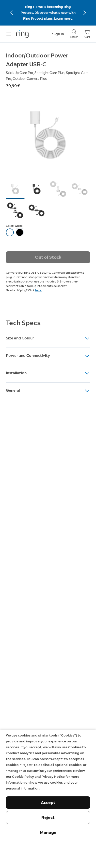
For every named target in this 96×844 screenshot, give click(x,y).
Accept (48, 802)
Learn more (63, 18)
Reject (48, 817)
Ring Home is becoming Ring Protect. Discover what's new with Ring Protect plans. (48, 13)
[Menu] (9, 34)
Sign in (58, 34)
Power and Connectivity (28, 355)
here (38, 290)
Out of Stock (48, 257)
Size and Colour (20, 338)
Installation (16, 373)
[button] (15, 189)
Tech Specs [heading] (23, 323)
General (13, 390)
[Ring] (22, 34)
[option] (10, 232)
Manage (48, 832)
